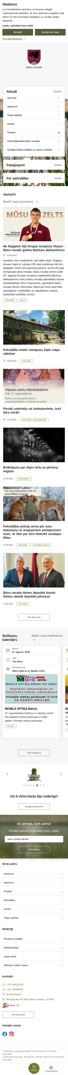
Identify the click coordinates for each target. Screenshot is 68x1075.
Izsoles (7, 908)
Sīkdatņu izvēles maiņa (16, 965)
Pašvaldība (26, 361)
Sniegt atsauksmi (34, 806)
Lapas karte (10, 956)
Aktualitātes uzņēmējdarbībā (34, 420)
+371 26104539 (14, 989)
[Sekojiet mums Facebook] (4, 1034)
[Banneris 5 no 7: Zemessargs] (34, 774)
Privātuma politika (13, 938)
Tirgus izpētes (11, 917)
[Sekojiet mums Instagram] (11, 1034)
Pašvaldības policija (41, 545)
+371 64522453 (15, 984)
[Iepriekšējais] (7, 774)
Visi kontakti (18, 1014)
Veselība (10, 726)
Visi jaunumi (34, 617)
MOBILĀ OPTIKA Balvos (21, 709)
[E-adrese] (8, 1005)
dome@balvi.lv (13, 994)
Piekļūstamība (11, 947)
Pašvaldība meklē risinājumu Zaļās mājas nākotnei (31, 352)
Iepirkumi (9, 882)
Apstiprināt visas (50, 32)
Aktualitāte (9, 300)
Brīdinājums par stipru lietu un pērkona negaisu (30, 469)
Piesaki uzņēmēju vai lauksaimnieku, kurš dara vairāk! (32, 410)
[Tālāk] (60, 774)
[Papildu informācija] (18, 1005)
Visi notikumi (34, 752)
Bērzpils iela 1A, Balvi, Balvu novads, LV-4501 (30, 999)
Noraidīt (18, 32)
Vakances (9, 873)
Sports (22, 300)
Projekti (8, 891)
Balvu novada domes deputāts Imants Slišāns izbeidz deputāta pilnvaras (29, 594)
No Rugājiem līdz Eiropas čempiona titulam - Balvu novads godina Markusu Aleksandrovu (34, 248)
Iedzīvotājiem (24, 478)
